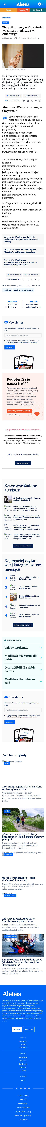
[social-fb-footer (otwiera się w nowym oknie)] (21, 1088)
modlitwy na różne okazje (23, 290)
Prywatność (23, 1120)
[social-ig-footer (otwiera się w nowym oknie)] (29, 1088)
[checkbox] (5, 340)
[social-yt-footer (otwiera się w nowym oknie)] (17, 1088)
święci (6, 763)
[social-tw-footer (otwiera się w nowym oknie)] (25, 1088)
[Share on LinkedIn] (28, 101)
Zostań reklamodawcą (23, 1112)
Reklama (23, 1070)
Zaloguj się (35, 454)
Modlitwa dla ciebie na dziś (20, 681)
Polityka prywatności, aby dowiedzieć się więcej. (22, 342)
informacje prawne (23, 1108)
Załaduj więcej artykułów (23, 546)
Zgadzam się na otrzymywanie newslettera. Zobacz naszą (23, 341)
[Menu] (8, 4)
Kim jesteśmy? (23, 1103)
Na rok (23, 1080)
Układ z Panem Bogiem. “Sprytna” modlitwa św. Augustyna (20, 250)
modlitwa (7, 290)
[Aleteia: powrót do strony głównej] (23, 4)
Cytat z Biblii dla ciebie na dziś (19, 669)
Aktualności (23, 1041)
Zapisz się (9, 347)
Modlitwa (36, 10)
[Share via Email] (36, 101)
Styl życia (23, 1045)
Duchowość (6, 18)
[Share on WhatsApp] (40, 101)
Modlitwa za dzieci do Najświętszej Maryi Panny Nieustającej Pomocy (21, 239)
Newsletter (23, 1058)
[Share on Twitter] (32, 101)
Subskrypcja (23, 1064)
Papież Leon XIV (10, 896)
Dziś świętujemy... (16, 647)
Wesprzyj (22, 10)
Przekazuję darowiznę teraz (18, 411)
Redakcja (22, 38)
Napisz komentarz (23, 463)
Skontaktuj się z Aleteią (23, 1116)
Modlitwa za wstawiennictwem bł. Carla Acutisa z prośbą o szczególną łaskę (20, 262)
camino (6, 811)
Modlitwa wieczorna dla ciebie (20, 657)
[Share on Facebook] (24, 101)
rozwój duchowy (10, 937)
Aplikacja (23, 1061)
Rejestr (8, 10)
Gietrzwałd (8, 855)
